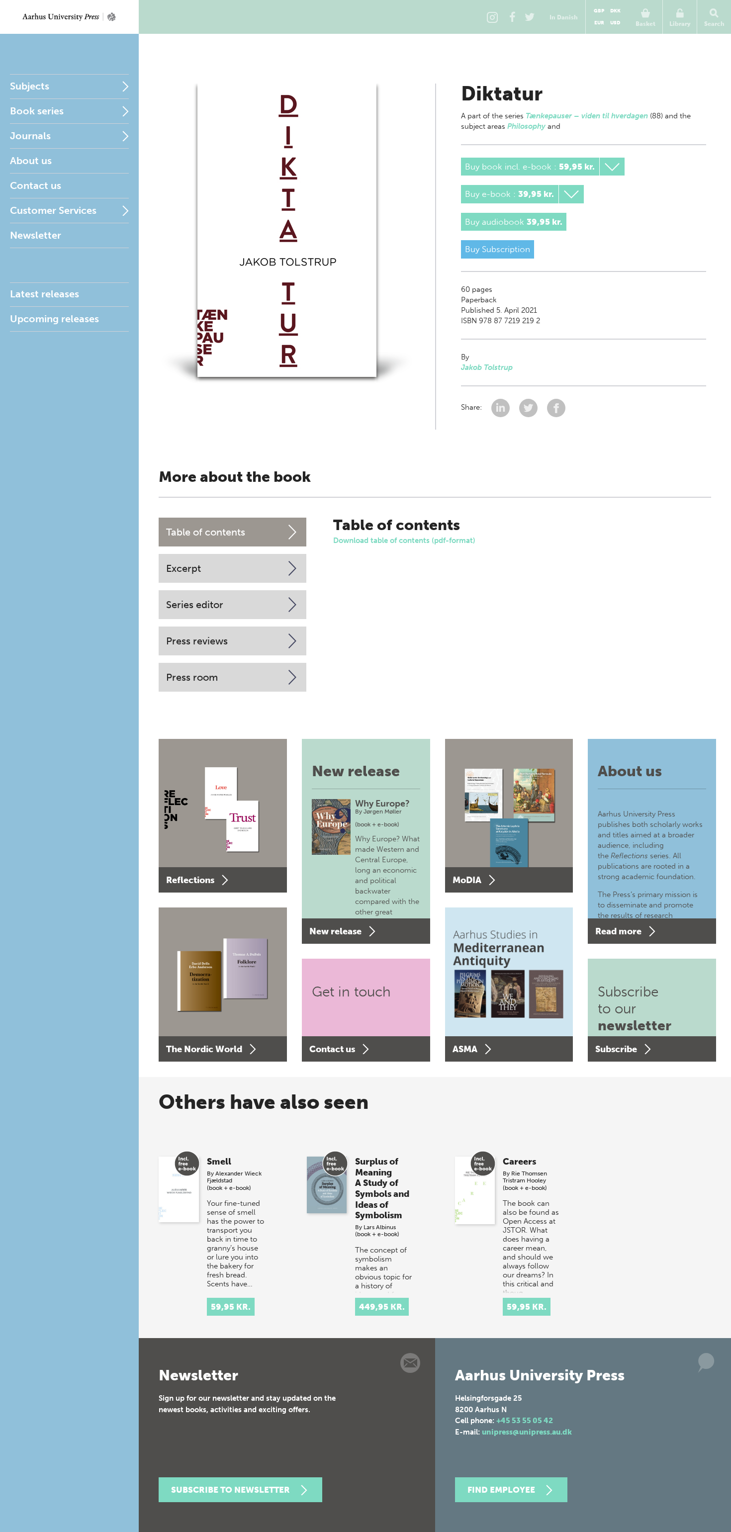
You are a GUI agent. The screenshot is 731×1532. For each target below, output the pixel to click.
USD (615, 23)
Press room (192, 677)
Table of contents (205, 532)
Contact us (35, 185)
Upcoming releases (54, 319)
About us (31, 161)
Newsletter (35, 235)
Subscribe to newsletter (230, 1490)
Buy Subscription (497, 249)
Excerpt (183, 568)
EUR (599, 23)
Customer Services (53, 210)
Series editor (194, 605)
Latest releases (44, 294)
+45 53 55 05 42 (524, 1420)
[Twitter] (529, 17)
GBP (599, 11)
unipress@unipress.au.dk (527, 1432)
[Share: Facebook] (556, 407)
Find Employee (501, 1490)
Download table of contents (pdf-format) (404, 540)
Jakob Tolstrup (487, 367)
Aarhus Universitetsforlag (69, 17)
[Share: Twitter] (529, 407)
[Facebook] (512, 17)
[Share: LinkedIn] (501, 407)
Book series (37, 111)
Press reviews (197, 641)
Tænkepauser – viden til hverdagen (587, 115)
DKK (615, 11)
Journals (30, 136)
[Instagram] (492, 17)
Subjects (29, 86)
